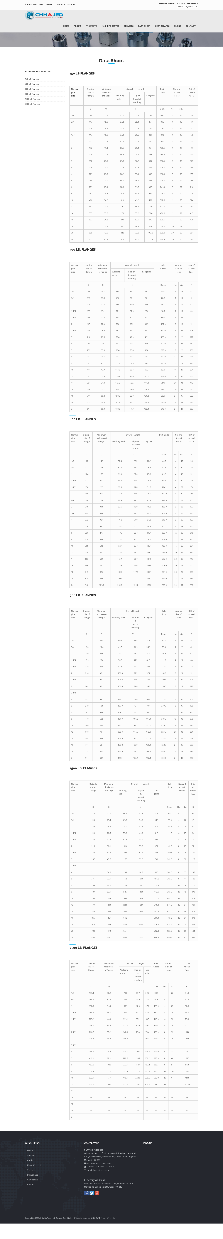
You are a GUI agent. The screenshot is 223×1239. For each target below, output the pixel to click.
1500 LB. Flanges (32, 99)
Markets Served (110, 26)
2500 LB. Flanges (32, 104)
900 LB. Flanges (32, 94)
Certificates (162, 26)
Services (128, 26)
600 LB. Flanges (32, 89)
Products (91, 26)
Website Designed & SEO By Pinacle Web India (95, 1218)
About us (31, 1155)
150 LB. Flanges (32, 79)
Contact (191, 26)
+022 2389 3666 (93, 1163)
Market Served (34, 1165)
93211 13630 (108, 1166)
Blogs (177, 26)
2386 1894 (106, 1163)
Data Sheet (144, 26)
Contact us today (67, 4)
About (77, 26)
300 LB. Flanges (32, 84)
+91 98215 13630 (94, 1166)
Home (66, 26)
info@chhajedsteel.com (98, 1170)
